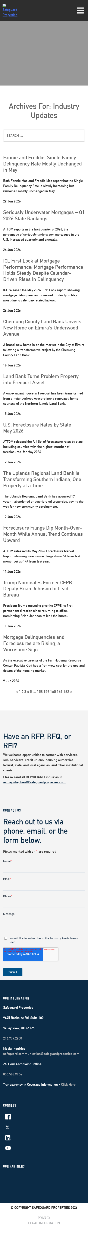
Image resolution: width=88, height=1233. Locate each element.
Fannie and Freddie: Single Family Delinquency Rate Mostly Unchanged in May (42, 163)
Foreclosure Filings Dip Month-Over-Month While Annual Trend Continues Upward (43, 534)
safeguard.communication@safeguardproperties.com (41, 1054)
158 (40, 691)
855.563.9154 (12, 1074)
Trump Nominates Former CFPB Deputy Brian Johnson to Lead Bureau (37, 588)
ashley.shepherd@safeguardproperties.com (34, 782)
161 (60, 691)
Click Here (68, 1084)
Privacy (44, 1218)
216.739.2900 (12, 1038)
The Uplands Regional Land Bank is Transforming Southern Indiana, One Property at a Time (42, 479)
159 (46, 691)
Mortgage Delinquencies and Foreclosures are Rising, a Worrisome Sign (33, 643)
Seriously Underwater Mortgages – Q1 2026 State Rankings (44, 215)
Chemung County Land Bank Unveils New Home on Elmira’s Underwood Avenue (42, 327)
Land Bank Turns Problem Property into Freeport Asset (41, 379)
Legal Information (44, 1223)
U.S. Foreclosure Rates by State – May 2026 (39, 428)
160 (53, 691)
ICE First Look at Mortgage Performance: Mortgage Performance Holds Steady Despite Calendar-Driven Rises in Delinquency (43, 270)
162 (66, 691)
